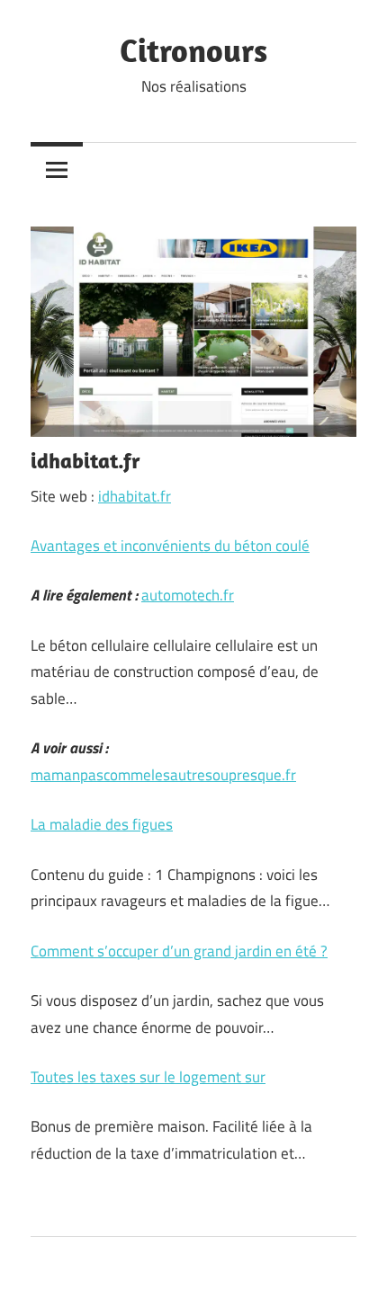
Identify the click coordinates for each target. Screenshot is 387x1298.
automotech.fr (187, 595)
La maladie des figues (102, 824)
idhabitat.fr (134, 496)
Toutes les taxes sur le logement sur (148, 1077)
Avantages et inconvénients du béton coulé (170, 545)
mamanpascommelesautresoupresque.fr (163, 775)
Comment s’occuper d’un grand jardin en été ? (179, 951)
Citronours (193, 50)
